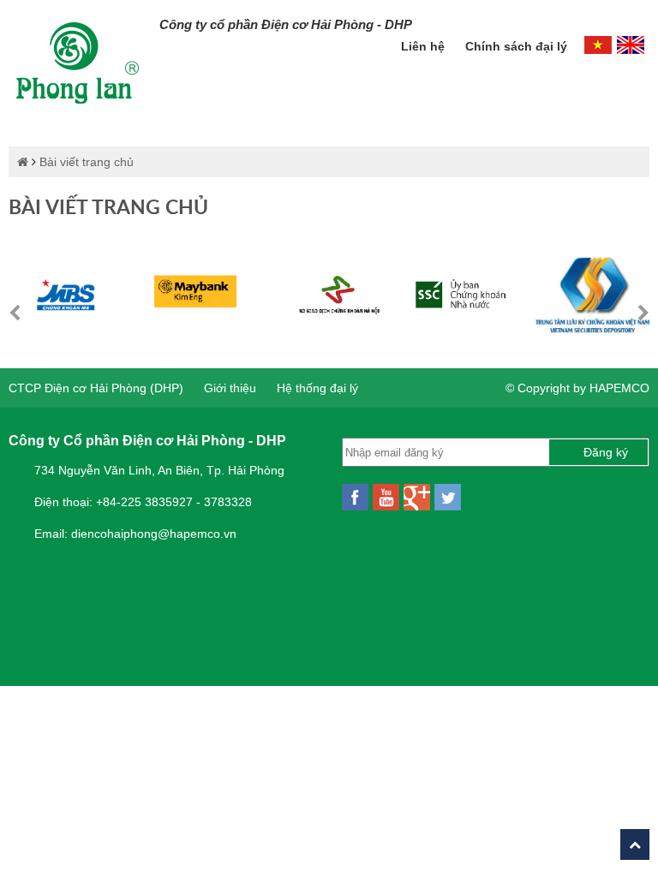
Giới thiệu (230, 388)
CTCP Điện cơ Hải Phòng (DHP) (96, 388)
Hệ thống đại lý (317, 388)
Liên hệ (424, 46)
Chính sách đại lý (516, 46)
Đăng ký (605, 452)
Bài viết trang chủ (86, 162)
